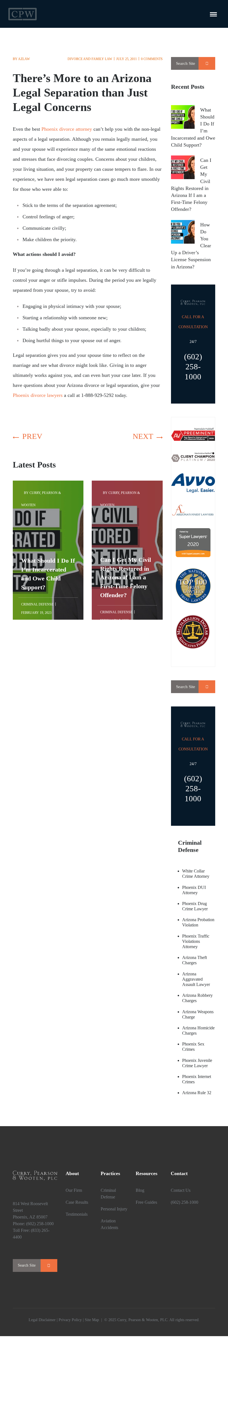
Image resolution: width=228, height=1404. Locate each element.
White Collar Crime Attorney (195, 874)
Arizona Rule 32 (196, 1092)
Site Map (92, 1320)
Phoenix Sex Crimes (193, 1047)
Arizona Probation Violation (198, 922)
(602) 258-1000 (40, 1223)
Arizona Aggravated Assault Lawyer (196, 979)
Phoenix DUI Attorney (194, 890)
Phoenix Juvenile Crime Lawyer (197, 1063)
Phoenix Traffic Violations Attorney (195, 941)
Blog (140, 1190)
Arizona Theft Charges (194, 960)
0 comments (152, 59)
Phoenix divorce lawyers (38, 395)
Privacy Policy (70, 1320)
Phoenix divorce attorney (66, 129)
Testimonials (77, 1214)
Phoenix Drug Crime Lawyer (195, 906)
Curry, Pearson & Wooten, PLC (142, 1320)
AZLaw (24, 59)
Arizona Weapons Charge (198, 1014)
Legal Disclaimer (42, 1320)
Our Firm (74, 1190)
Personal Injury (114, 1209)
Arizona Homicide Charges (198, 1030)
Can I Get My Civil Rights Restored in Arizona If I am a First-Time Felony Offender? (125, 516)
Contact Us (180, 1190)
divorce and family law (90, 59)
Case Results (77, 1202)
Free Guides (146, 1202)
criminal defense (37, 604)
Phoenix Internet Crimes (196, 1079)
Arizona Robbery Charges (197, 998)
